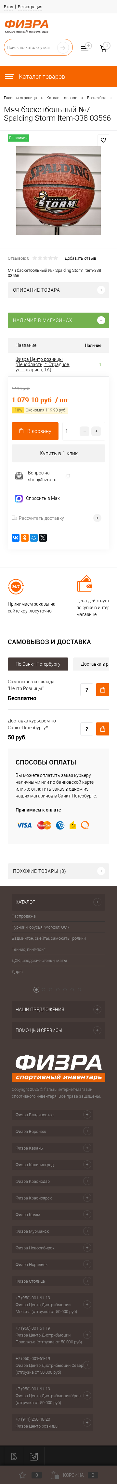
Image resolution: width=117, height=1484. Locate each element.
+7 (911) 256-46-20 (33, 1419)
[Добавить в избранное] (103, 140)
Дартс (17, 971)
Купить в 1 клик (59, 453)
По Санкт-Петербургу (38, 664)
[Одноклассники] (25, 538)
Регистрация (30, 6)
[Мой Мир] (34, 538)
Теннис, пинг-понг (28, 949)
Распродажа (24, 916)
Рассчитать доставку (41, 518)
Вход (8, 6)
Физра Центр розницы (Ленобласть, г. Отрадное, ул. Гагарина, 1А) (43, 364)
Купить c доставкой (102, 689)
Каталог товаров (41, 76)
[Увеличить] (58, 190)
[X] (43, 538)
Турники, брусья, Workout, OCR (40, 927)
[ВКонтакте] (16, 538)
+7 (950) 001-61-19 (33, 1297)
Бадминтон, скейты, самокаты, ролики (49, 938)
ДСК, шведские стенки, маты (39, 960)
